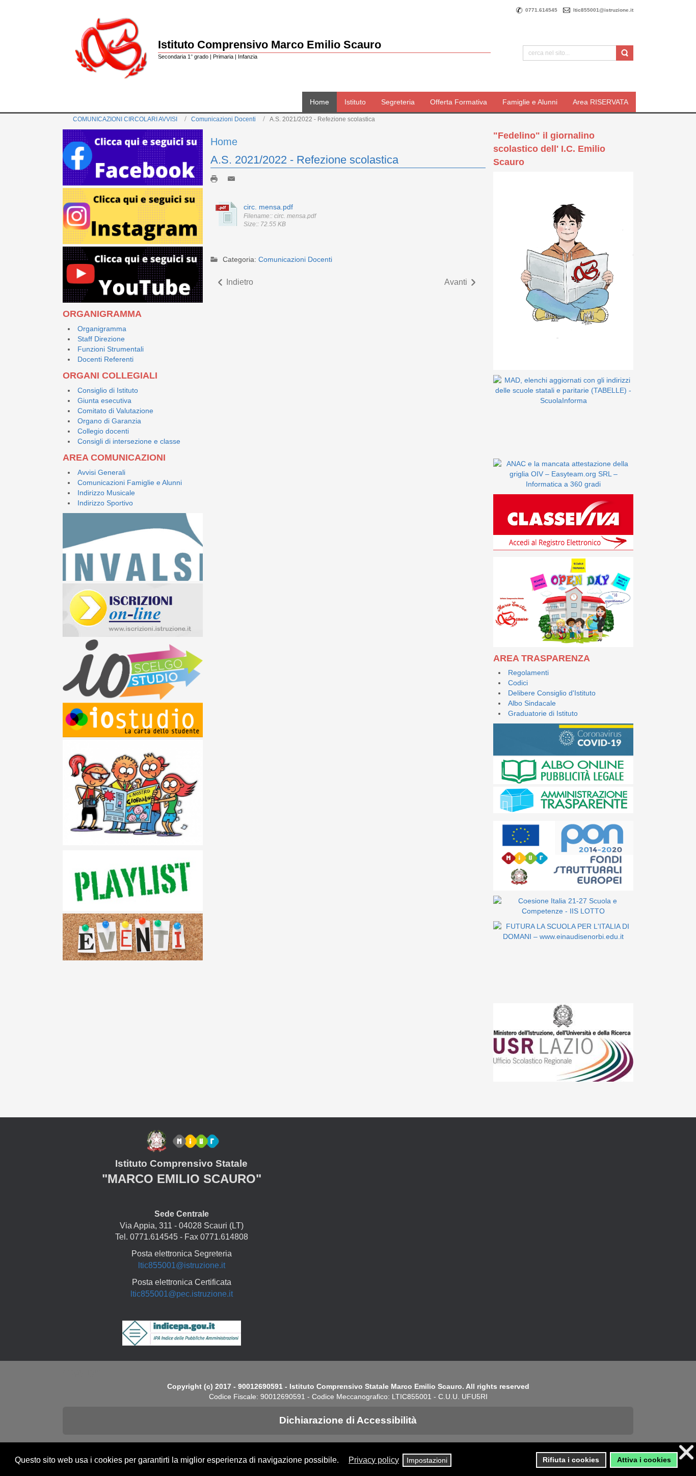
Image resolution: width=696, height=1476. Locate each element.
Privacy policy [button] (374, 1460)
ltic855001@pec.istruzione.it (181, 1294)
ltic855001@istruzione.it (181, 1265)
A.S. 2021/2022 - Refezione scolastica (304, 159)
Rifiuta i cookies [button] (571, 1460)
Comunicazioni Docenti (223, 119)
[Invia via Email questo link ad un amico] (234, 178)
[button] (343, 1460)
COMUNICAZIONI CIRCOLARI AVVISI (125, 119)
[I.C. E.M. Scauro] (111, 47)
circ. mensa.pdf (268, 207)
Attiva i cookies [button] (644, 1460)
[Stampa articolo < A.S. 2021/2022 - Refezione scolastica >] (216, 178)
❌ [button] (686, 1452)
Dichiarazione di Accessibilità (348, 1420)
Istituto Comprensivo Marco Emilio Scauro (269, 44)
